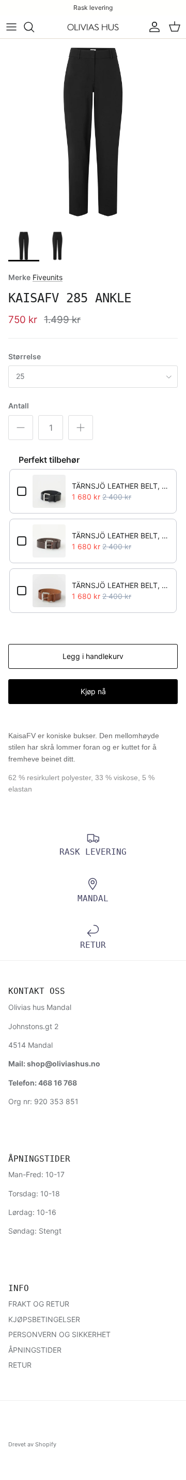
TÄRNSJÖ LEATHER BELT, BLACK (120, 485)
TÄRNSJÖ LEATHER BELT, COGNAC (120, 585)
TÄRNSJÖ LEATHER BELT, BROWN (120, 535)
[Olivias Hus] (93, 27)
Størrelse (24, 356)
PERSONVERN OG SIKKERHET (59, 1334)
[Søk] (34, 27)
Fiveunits (48, 277)
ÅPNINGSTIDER (34, 1349)
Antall (18, 405)
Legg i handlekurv (93, 656)
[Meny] (11, 27)
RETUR (20, 1364)
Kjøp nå (93, 691)
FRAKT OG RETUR (38, 1303)
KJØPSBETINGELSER (44, 1319)
